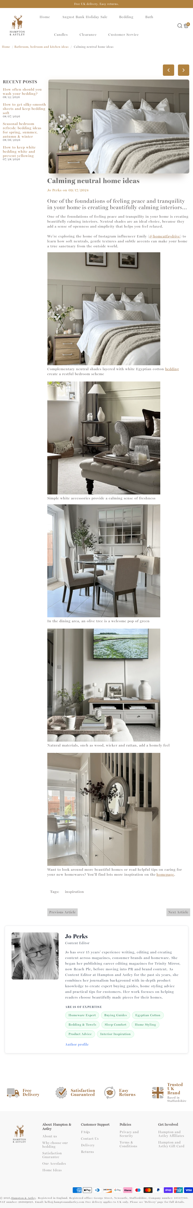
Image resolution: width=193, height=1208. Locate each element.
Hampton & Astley (23, 1198)
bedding (172, 369)
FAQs (85, 1132)
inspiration (74, 892)
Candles (61, 34)
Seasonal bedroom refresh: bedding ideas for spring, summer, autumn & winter (22, 130)
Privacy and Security (129, 1134)
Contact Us (90, 1139)
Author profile (77, 1045)
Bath (149, 17)
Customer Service (123, 34)
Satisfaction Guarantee (52, 1155)
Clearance (88, 34)
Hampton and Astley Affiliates (171, 1134)
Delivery (88, 1145)
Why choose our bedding (55, 1145)
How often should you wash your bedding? (22, 91)
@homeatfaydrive (164, 236)
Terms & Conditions (128, 1144)
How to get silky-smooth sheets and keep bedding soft (24, 108)
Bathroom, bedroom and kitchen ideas (41, 46)
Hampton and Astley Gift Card (171, 1144)
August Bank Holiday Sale (85, 17)
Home (45, 17)
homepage (165, 874)
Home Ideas (52, 1170)
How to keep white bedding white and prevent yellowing (19, 151)
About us (49, 1136)
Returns (87, 1152)
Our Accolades (54, 1164)
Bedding (126, 17)
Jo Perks (54, 190)
